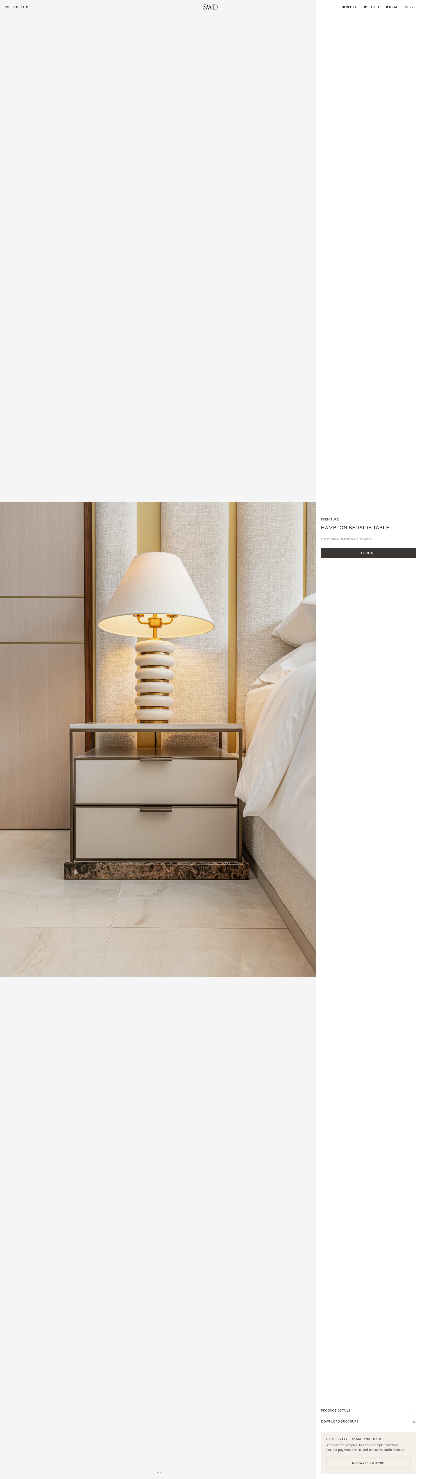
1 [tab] (155, 1472)
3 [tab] (160, 1472)
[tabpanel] (158, 739)
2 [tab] (158, 1472)
